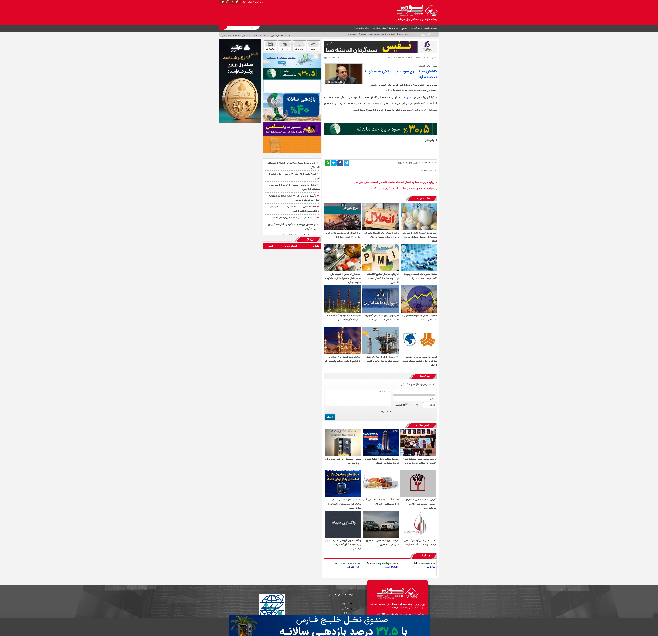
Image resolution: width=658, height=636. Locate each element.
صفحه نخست (430, 28)
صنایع (404, 28)
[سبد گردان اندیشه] (380, 47)
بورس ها (393, 28)
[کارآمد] (240, 81)
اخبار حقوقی (353, 567)
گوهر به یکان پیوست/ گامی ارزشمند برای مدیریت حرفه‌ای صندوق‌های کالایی (293, 209)
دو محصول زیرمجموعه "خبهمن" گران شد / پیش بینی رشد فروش (294, 226)
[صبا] (292, 129)
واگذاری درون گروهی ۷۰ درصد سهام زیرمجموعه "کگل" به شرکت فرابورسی (294, 198)
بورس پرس (407, 97)
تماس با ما (247, 2)
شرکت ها (415, 28)
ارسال (330, 417)
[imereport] (292, 86)
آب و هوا (344, 603)
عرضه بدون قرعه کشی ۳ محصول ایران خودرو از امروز (294, 176)
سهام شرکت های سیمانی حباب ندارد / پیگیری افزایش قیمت (402, 188)
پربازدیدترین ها (282, 156)
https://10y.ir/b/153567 (409, 163)
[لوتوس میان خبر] (380, 134)
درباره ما (258, 2)
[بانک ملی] (292, 144)
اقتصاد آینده (391, 567)
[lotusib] (292, 73)
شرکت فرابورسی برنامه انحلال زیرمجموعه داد (294, 218)
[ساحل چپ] (292, 107)
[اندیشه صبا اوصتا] (292, 60)
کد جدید (412, 404)
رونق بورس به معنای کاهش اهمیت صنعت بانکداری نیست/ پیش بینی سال (394, 182)
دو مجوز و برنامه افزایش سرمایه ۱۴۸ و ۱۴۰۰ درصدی (386, 34)
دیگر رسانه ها (362, 28)
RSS (346, 614)
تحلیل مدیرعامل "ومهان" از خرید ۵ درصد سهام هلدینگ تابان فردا (294, 187)
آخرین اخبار (306, 156)
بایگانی (345, 608)
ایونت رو (431, 567)
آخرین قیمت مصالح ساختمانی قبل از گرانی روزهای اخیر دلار (293, 165)
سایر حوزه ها (379, 28)
